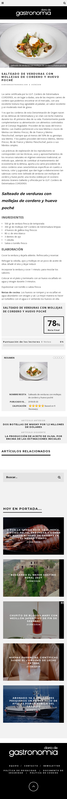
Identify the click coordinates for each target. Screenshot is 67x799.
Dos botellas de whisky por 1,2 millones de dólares (33, 425)
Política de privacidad (20, 771)
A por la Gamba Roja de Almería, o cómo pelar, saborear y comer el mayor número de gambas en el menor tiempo (34, 534)
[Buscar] (64, 3)
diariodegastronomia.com (15, 84)
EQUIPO (14, 766)
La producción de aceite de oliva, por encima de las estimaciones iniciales (33, 437)
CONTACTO (31, 766)
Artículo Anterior (33, 421)
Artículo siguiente (33, 432)
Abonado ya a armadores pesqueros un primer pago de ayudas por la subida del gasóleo (33, 702)
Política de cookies (44, 773)
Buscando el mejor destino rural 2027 (33, 576)
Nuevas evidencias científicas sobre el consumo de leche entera (33, 660)
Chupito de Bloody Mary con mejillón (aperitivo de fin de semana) (33, 618)
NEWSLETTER (51, 766)
